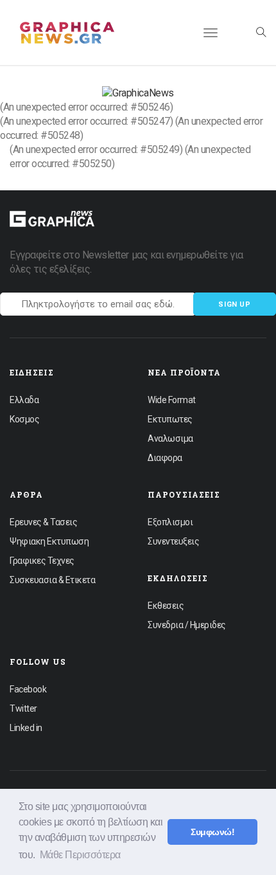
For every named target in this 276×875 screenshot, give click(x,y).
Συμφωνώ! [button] (212, 832)
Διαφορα (165, 458)
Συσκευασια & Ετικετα (52, 580)
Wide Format (172, 400)
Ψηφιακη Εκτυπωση (49, 541)
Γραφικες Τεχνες (42, 560)
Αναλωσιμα (170, 438)
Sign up (234, 304)
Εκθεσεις (166, 605)
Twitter (23, 708)
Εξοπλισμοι (170, 522)
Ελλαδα (24, 400)
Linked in (26, 728)
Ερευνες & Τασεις (43, 522)
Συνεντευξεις (173, 541)
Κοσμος (24, 419)
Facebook (28, 689)
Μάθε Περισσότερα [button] (80, 854)
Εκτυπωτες (170, 419)
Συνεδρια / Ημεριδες (187, 625)
